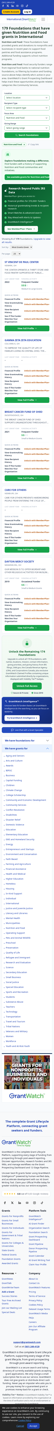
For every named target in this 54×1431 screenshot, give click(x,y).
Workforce (11, 1041)
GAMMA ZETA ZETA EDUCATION (23, 340)
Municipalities (13, 923)
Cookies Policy (36, 1304)
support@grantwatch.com (27, 1342)
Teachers (10, 1006)
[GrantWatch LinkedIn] (12, 5)
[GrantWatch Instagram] (22, 5)
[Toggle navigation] (43, 19)
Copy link (34, 144)
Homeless (11, 883)
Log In (27, 11)
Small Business (13, 977)
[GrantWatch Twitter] (8, 5)
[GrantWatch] (22, 19)
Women (10, 1036)
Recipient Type (10, 103)
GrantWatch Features (39, 1287)
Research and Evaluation (18, 962)
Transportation (13, 1016)
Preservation (12, 947)
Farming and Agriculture (18, 864)
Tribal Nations (13, 1026)
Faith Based (12, 859)
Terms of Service (37, 1296)
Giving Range (10, 123)
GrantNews (7, 1278)
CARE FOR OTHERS (15, 489)
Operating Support (15, 932)
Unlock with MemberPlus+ (36, 299)
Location (8, 93)
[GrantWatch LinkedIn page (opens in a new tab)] (20, 1203)
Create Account (11, 11)
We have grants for (16, 748)
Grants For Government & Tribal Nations (12, 1235)
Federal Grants (9, 1254)
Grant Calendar (36, 1255)
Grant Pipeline (36, 1244)
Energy (9, 844)
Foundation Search (38, 1232)
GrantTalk (6, 1283)
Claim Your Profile (37, 1264)
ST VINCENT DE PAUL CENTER (22, 262)
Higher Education (14, 878)
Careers (33, 1322)
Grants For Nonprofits (13, 1216)
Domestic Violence (15, 824)
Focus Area (9, 113)
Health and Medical (16, 873)
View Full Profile (26, 328)
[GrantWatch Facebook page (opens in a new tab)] (5, 1203)
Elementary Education (17, 834)
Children (10, 785)
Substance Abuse (14, 1001)
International (12, 903)
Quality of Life (13, 952)
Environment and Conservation (21, 854)
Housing (10, 888)
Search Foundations (29, 135)
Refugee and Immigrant (18, 957)
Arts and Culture (14, 760)
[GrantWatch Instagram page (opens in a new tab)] (35, 1203)
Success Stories (9, 1296)
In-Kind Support (14, 893)
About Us (33, 1278)
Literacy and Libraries (17, 913)
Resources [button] (8, 1273)
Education (11, 829)
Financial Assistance (16, 868)
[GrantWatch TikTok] (27, 5)
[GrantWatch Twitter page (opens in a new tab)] (12, 1203)
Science (10, 967)
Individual (11, 898)
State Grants (8, 1250)
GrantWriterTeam (10, 1287)
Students (10, 996)
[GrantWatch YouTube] (17, 5)
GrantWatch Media (38, 1313)
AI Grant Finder (36, 1223)
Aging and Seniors (15, 755)
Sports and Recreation (17, 992)
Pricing (32, 1291)
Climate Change (14, 790)
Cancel (20, 1426)
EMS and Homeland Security (20, 839)
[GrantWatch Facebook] (3, 5)
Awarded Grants (10, 1263)
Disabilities (11, 814)
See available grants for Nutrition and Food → (28, 177)
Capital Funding (14, 780)
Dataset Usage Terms (39, 1309)
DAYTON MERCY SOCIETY (19, 561)
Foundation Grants (11, 1259)
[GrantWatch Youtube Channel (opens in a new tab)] (27, 1203)
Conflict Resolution (15, 809)
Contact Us (34, 1283)
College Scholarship (16, 795)
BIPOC (9, 770)
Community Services (16, 805)
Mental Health (13, 918)
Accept (33, 1426)
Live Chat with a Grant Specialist (29, 730)
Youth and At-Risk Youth (18, 1046)
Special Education (15, 987)
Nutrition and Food (15, 928)
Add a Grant (8, 1291)
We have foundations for (19, 740)
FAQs (31, 1317)
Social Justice (12, 982)
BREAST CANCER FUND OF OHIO (23, 411)
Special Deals (8, 1312)
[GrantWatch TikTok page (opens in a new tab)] (42, 1203)
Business (10, 775)
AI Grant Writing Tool (39, 1260)
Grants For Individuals (13, 1228)
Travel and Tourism (15, 1021)
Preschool (11, 942)
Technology (11, 1011)
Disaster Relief (13, 819)
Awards (9, 765)
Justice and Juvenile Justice (19, 908)
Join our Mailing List (12, 1307)
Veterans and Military (16, 1031)
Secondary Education (16, 972)
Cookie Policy (24, 1420)
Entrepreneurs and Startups (20, 849)
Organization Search (39, 1228)
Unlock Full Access (27, 685)
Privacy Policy (35, 1300)
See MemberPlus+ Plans (20, 228)
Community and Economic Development (26, 800)
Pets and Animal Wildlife (18, 937)
